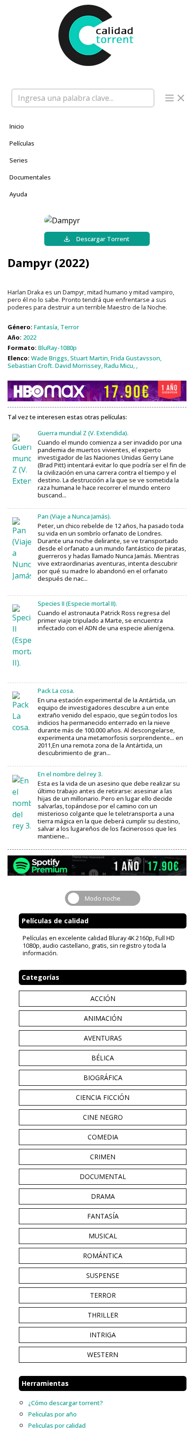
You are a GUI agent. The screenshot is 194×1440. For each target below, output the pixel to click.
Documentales (30, 177)
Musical (103, 1235)
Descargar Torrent (102, 239)
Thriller (103, 1314)
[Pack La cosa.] (22, 712)
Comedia (103, 1136)
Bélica (102, 1057)
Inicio (16, 126)
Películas (21, 143)
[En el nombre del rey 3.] (22, 803)
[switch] (102, 898)
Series (18, 160)
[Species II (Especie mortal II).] (22, 636)
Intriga (102, 1334)
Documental (103, 1176)
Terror (103, 1295)
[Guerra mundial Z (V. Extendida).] (22, 460)
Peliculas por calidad (57, 1425)
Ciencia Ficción (102, 1097)
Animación (103, 1018)
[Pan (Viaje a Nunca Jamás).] (22, 549)
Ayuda (18, 194)
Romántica (102, 1255)
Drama (103, 1196)
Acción (102, 998)
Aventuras (103, 1037)
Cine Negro (103, 1117)
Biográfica (102, 1077)
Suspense (102, 1275)
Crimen (102, 1156)
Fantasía (103, 1216)
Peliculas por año (52, 1414)
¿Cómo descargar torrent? (65, 1403)
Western (102, 1354)
